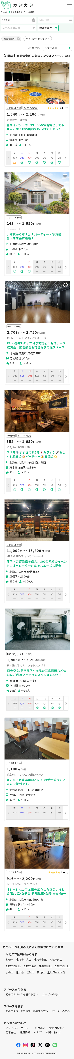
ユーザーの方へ (51, 994)
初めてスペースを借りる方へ (22, 994)
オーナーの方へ (61, 1011)
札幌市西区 (45, 966)
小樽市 (9, 972)
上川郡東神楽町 (56, 972)
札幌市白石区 (13, 966)
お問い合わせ (53, 1032)
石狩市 (41, 972)
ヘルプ (38, 1032)
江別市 (30, 972)
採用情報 (25, 1032)
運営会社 (11, 1032)
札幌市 (9, 959)
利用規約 (40, 1028)
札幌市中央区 (23, 959)
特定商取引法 (56, 1028)
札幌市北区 (40, 959)
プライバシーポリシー (18, 1028)
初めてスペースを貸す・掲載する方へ (27, 1011)
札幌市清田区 (62, 966)
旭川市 (20, 972)
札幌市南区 (30, 966)
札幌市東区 (56, 959)
